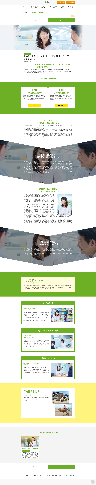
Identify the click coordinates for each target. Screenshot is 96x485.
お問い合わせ (71, 475)
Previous (16, 97)
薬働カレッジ (28, 475)
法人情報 (34, 20)
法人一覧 (60, 475)
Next (79, 97)
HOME (23, 475)
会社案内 (66, 475)
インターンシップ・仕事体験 (45, 475)
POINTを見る (33, 105)
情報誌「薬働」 (55, 475)
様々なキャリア (61, 20)
